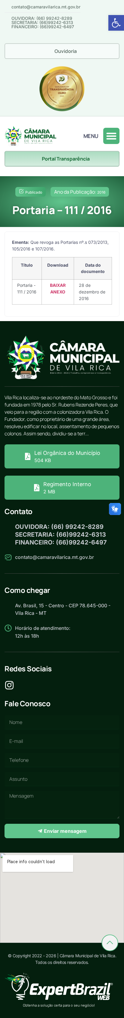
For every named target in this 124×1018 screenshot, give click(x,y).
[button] (116, 23)
